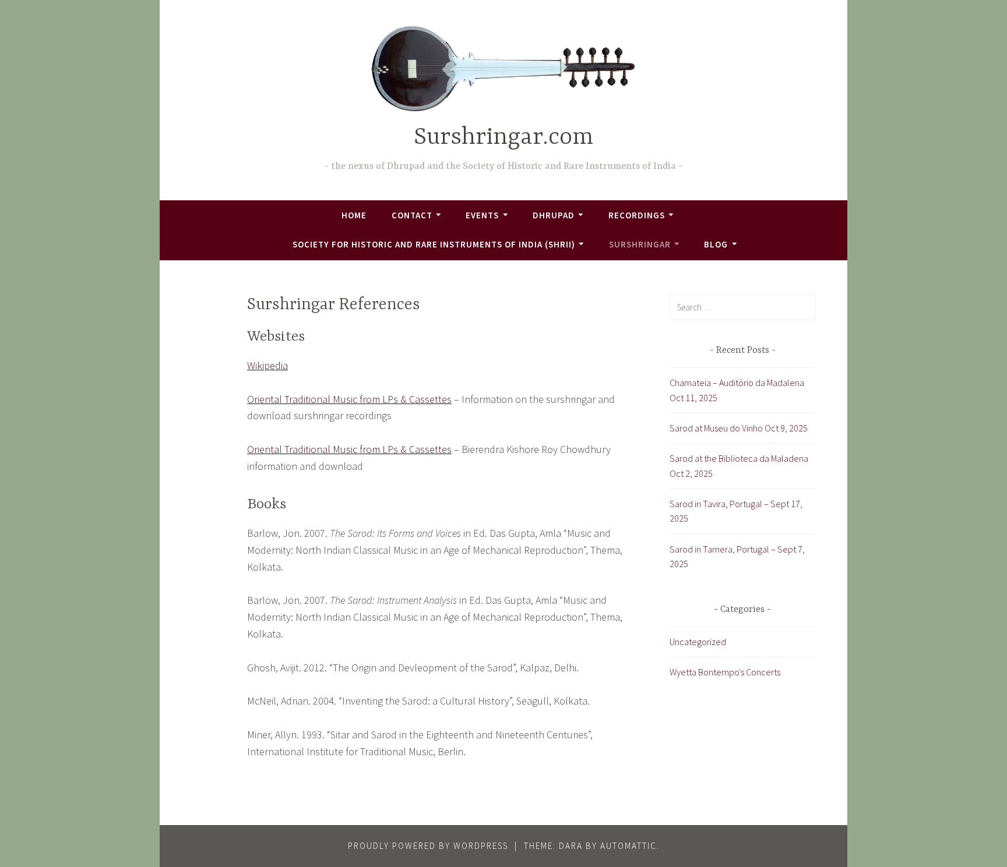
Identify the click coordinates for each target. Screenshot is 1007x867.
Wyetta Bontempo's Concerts (725, 672)
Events (482, 215)
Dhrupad (554, 215)
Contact (412, 215)
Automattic (628, 845)
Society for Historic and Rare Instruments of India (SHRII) (434, 244)
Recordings (636, 215)
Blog (716, 244)
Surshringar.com (503, 137)
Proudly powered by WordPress (428, 845)
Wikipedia (267, 365)
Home (354, 215)
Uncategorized (698, 641)
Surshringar (640, 244)
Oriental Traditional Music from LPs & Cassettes (349, 399)
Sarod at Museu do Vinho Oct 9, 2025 (739, 428)
